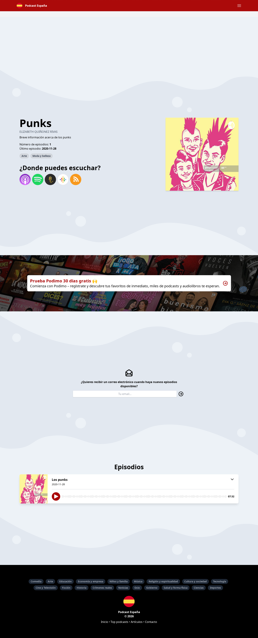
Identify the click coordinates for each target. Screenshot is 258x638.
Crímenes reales (102, 587)
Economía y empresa (90, 581)
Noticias (123, 587)
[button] (239, 6)
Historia (81, 587)
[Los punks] (33, 488)
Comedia (36, 581)
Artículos (137, 622)
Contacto (151, 622)
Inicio (104, 622)
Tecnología (219, 581)
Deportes (215, 587)
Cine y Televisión (46, 587)
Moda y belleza (41, 156)
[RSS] (75, 179)
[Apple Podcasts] (25, 179)
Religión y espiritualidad (163, 581)
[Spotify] (37, 179)
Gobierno (151, 587)
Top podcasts (119, 622)
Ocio (137, 587)
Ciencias (199, 587)
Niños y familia (119, 581)
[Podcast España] (129, 601)
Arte (24, 156)
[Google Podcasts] (63, 179)
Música (138, 581)
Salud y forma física (175, 587)
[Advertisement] (129, 41)
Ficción (66, 587)
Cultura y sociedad (195, 581)
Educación (65, 581)
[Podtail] (50, 179)
